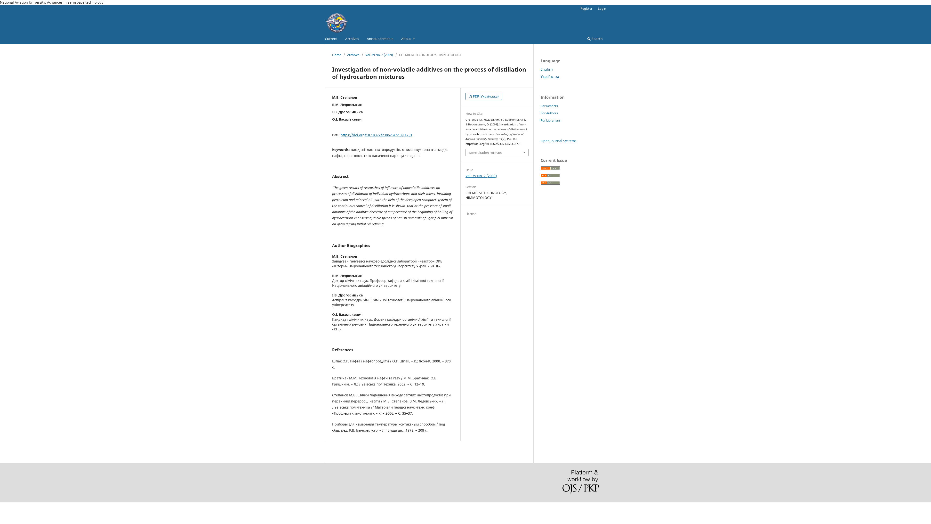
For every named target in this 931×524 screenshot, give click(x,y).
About (406, 38)
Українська (550, 76)
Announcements (380, 38)
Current (331, 38)
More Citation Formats (485, 152)
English (547, 69)
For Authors (549, 113)
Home (336, 55)
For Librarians (551, 120)
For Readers (549, 106)
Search (597, 38)
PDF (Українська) (485, 96)
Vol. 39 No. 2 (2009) (379, 55)
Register (586, 8)
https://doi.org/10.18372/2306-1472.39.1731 (376, 135)
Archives (352, 38)
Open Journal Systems (559, 141)
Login (602, 8)
